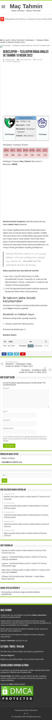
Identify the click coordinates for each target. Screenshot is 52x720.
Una (13, 553)
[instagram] (27, 713)
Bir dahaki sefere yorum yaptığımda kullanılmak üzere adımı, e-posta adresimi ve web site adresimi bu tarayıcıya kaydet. (25, 439)
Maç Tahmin (26, 6)
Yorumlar (39, 60)
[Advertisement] (26, 29)
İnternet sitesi (8, 428)
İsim (5, 412)
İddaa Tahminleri (17, 40)
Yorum (6, 388)
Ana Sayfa (6, 40)
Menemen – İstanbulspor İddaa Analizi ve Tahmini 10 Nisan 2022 (19, 364)
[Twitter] (25, 713)
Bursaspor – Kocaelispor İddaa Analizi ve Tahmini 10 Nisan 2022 (32, 370)
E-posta (6, 420)
